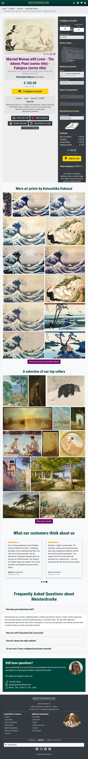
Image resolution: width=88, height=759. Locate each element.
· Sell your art (36, 720)
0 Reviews (34, 128)
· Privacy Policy (8, 725)
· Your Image (36, 717)
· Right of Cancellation (11, 728)
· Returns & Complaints (11, 731)
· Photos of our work (38, 725)
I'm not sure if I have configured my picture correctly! (28, 648)
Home (4, 9)
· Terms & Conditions (10, 722)
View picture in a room (42, 123)
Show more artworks (44, 521)
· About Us (7, 733)
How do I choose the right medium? (21, 640)
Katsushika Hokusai (31, 9)
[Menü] (2, 3)
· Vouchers (35, 728)
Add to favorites (41, 118)
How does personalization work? (20, 609)
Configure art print (31, 91)
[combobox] (72, 37)
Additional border (65, 34)
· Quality (34, 722)
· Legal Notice (8, 720)
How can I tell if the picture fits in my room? (24, 633)
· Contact (7, 717)
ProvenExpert (16, 572)
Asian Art (20, 9)
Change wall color (19, 123)
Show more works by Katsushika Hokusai (44, 362)
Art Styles (12, 9)
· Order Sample (36, 731)
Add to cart (73, 158)
